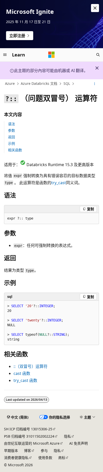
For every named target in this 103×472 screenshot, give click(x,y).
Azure (10, 83)
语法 (11, 123)
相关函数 (15, 150)
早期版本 (11, 450)
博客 (27, 450)
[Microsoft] (51, 54)
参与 (44, 450)
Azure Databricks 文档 (39, 83)
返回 (11, 136)
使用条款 (45, 457)
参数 (11, 130)
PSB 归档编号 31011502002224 (29, 436)
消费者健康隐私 (16, 457)
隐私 (67, 436)
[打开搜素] (98, 54)
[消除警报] (95, 8)
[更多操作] (94, 84)
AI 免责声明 (78, 443)
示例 (11, 143)
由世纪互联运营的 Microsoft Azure (32, 443)
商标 (61, 457)
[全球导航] (5, 54)
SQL (67, 83)
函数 (22, 373)
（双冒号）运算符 (31, 366)
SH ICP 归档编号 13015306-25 (28, 429)
